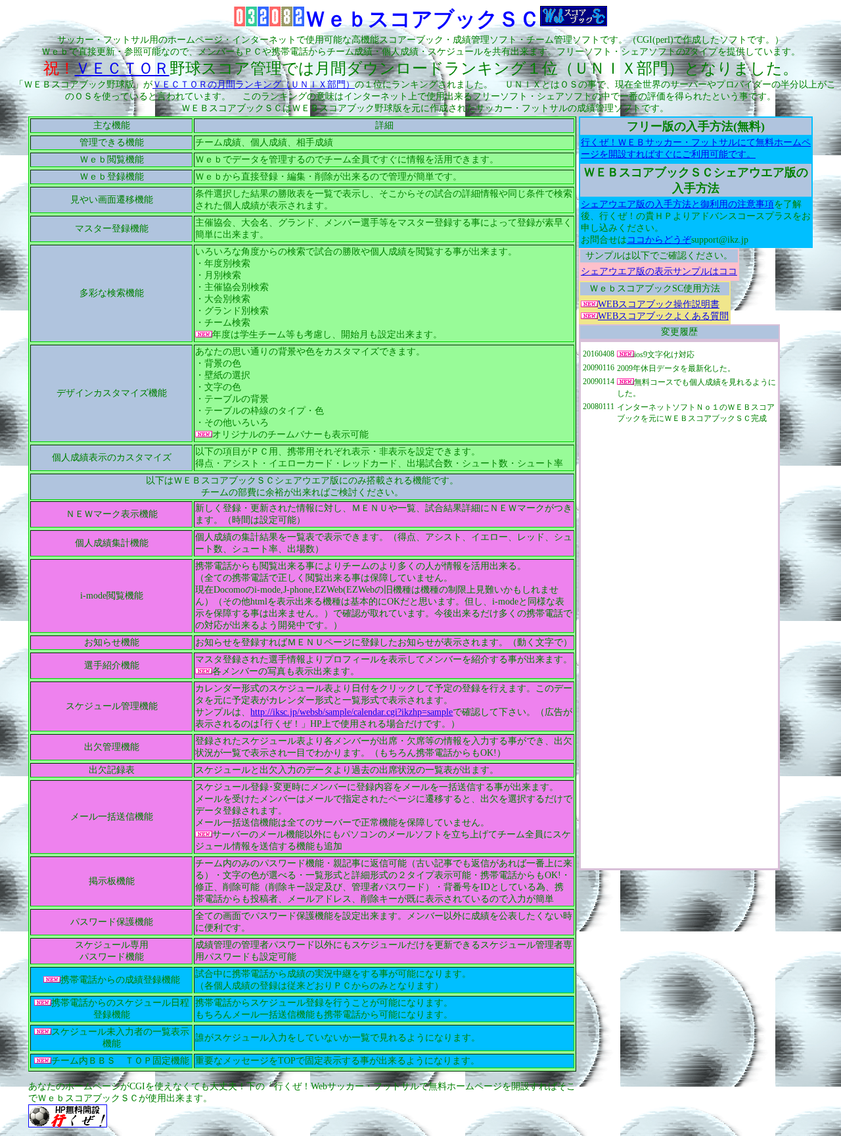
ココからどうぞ (659, 240)
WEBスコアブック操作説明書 (658, 304)
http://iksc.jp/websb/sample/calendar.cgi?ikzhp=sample (351, 712)
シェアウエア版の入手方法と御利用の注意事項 (677, 204)
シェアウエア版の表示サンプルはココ (659, 271)
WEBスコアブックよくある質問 (663, 316)
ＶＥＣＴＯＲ (122, 68)
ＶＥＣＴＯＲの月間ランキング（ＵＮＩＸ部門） (253, 84)
